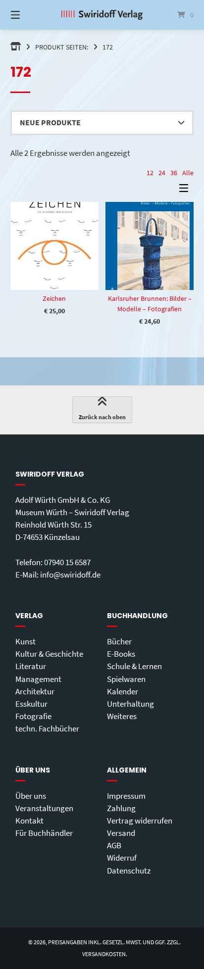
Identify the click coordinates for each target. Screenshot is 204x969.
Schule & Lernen (134, 666)
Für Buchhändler (44, 832)
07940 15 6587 (67, 562)
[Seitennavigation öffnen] (28, 15)
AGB (114, 845)
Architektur (34, 691)
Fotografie (33, 716)
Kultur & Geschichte (49, 653)
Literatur (30, 666)
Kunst (25, 641)
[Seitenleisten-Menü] (186, 190)
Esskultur (31, 703)
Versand (121, 832)
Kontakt (29, 820)
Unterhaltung (130, 703)
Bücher (119, 641)
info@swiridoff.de (70, 574)
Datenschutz (129, 870)
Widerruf (122, 857)
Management (38, 679)
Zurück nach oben (102, 417)
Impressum (126, 795)
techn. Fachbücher (47, 728)
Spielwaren (126, 679)
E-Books (121, 653)
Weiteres (122, 716)
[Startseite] (102, 15)
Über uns (30, 795)
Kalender (122, 691)
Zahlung (121, 808)
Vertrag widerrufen (139, 820)
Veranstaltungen (44, 808)
